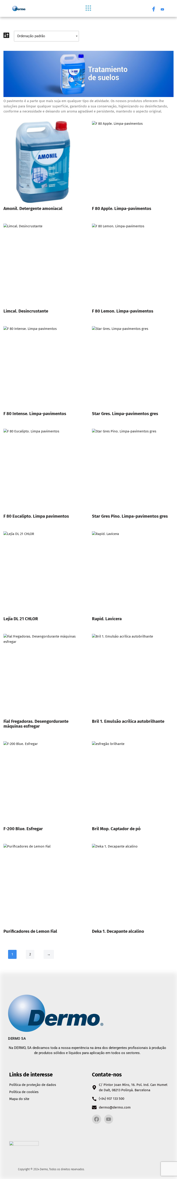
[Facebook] (153, 8)
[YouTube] (162, 8)
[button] (88, 8)
